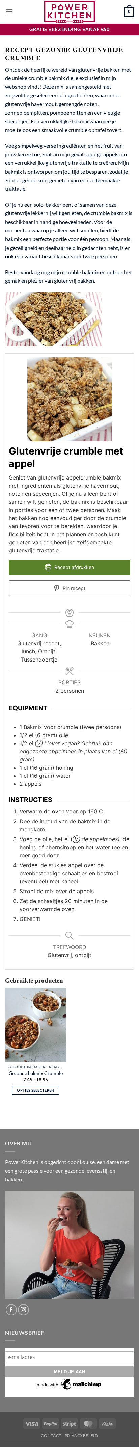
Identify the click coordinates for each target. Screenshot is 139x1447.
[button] (9, 11)
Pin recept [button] (73, 588)
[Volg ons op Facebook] (11, 1309)
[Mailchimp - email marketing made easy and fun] (69, 1384)
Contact (51, 1435)
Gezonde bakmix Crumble (36, 1073)
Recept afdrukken (73, 567)
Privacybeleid (81, 1435)
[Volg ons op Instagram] (23, 1309)
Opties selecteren (35, 1090)
